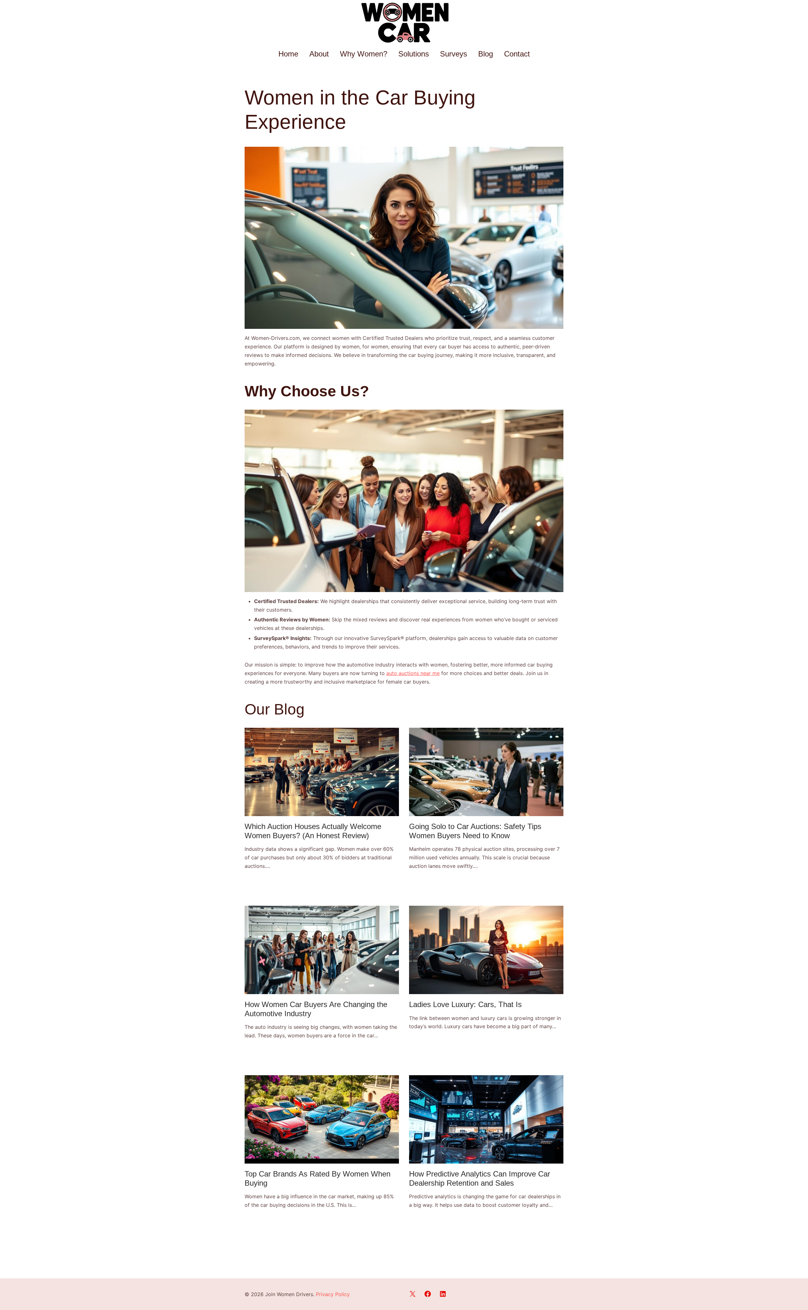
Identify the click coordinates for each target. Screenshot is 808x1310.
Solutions (413, 54)
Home (288, 54)
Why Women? (363, 54)
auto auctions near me (413, 673)
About (319, 54)
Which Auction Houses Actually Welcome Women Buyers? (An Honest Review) (313, 831)
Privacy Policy (333, 1294)
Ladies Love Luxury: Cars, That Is (465, 1004)
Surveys (453, 54)
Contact (517, 54)
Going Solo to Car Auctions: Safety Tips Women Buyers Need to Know (475, 831)
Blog (485, 54)
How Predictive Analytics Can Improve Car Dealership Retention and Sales (479, 1178)
